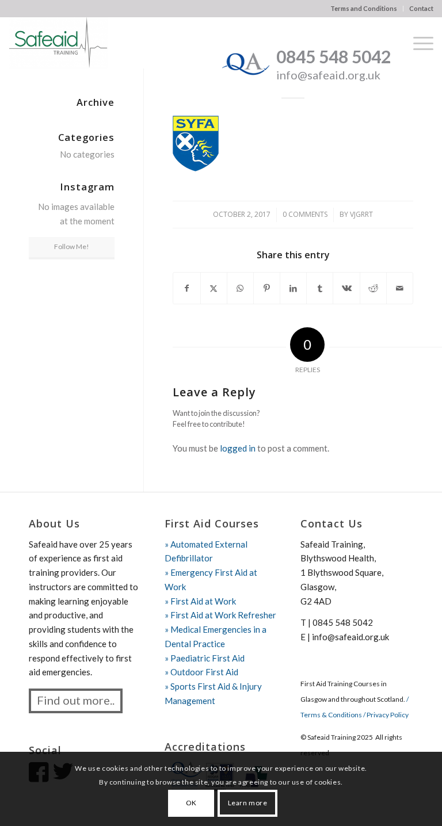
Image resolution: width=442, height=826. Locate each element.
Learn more (248, 802)
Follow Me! (71, 246)
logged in (238, 448)
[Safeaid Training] (58, 42)
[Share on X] (214, 288)
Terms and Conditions (363, 8)
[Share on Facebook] (186, 288)
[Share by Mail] (400, 288)
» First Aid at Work (200, 601)
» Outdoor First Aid (201, 672)
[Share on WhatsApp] (240, 288)
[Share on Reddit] (373, 288)
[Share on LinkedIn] (293, 288)
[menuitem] (364, 9)
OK (191, 802)
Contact (421, 8)
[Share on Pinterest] (267, 288)
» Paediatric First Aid (205, 658)
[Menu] (417, 42)
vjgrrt (361, 214)
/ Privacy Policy (386, 714)
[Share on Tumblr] (320, 288)
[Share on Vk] (346, 288)
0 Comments (305, 214)
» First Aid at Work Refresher (220, 615)
